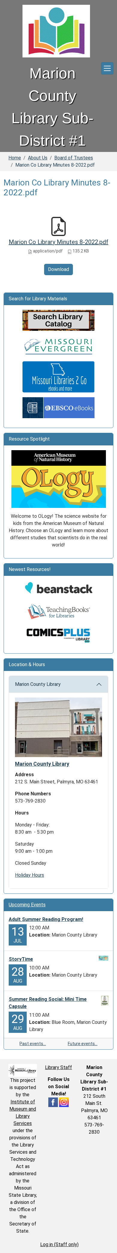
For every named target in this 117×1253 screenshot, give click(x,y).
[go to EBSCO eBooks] (58, 407)
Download (58, 269)
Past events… (33, 1043)
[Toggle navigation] (107, 68)
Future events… (83, 1043)
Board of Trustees (73, 158)
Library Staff (58, 1067)
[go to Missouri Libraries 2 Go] (58, 376)
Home (14, 158)
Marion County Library (38, 684)
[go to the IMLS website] (22, 1070)
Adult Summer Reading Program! (46, 919)
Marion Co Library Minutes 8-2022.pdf (58, 242)
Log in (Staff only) (59, 1244)
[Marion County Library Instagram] (64, 1102)
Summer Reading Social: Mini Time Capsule (48, 1002)
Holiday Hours (29, 875)
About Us (37, 158)
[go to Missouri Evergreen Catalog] (58, 345)
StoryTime (21, 959)
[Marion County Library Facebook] (53, 1102)
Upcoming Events (27, 905)
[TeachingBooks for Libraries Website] (58, 611)
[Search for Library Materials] (58, 320)
